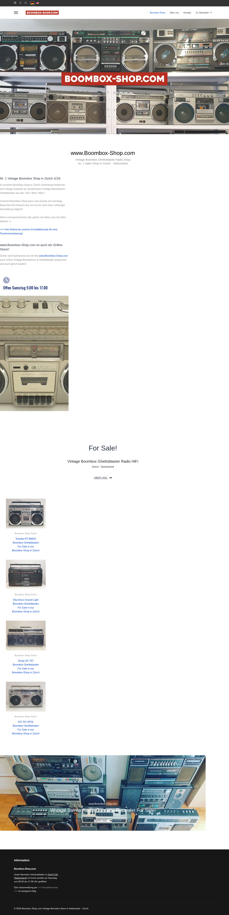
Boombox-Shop (157, 12)
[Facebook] (15, 3)
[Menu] (16, 12)
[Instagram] (25, 3)
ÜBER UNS (101, 478)
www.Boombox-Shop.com (53, 255)
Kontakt (187, 12)
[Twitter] (20, 3)
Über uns (174, 12)
